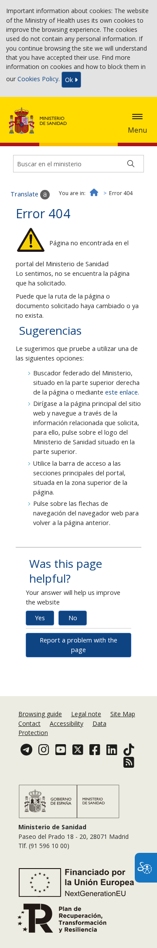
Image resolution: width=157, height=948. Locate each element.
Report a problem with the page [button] (78, 645)
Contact (29, 723)
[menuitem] (41, 714)
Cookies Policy (37, 79)
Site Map (122, 714)
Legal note (86, 714)
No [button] (72, 618)
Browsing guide (40, 714)
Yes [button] (40, 618)
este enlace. (122, 392)
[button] (137, 116)
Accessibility (66, 723)
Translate (25, 194)
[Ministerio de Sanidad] (40, 120)
